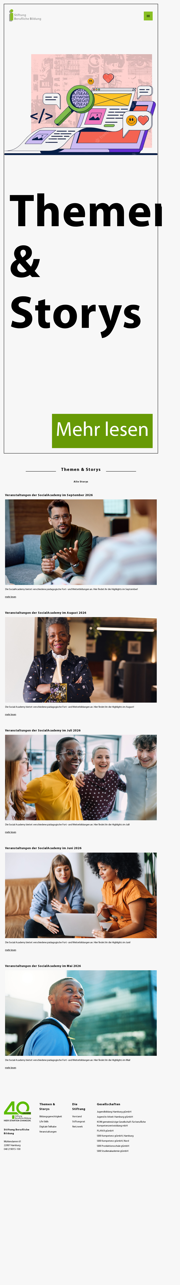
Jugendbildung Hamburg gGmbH (114, 1112)
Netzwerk (77, 1127)
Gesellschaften (108, 1104)
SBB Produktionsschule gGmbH (113, 1146)
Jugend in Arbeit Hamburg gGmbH (115, 1117)
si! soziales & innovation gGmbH (113, 1156)
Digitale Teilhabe (47, 1127)
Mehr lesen (102, 431)
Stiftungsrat (78, 1121)
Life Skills (44, 1121)
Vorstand (77, 1116)
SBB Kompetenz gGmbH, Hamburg (115, 1136)
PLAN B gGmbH (105, 1131)
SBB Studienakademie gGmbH (112, 1151)
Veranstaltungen (48, 1132)
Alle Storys (81, 482)
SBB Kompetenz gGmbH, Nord (113, 1141)
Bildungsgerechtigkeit (50, 1116)
